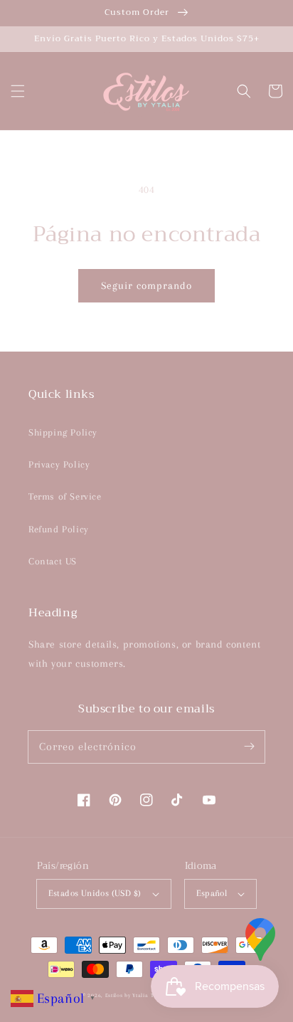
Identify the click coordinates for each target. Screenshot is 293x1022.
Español (212, 893)
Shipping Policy (62, 432)
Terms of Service (65, 496)
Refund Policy (58, 529)
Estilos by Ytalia (127, 995)
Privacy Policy (59, 464)
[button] (17, 91)
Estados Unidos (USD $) (95, 893)
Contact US (52, 561)
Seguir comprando (146, 285)
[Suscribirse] (249, 746)
